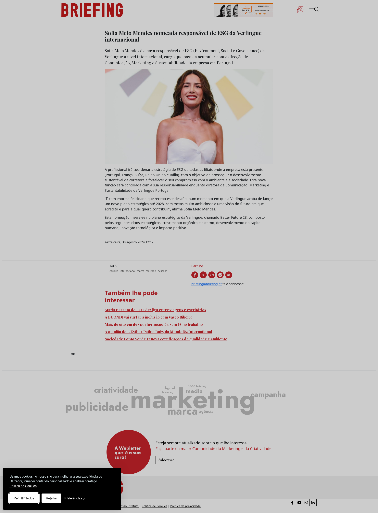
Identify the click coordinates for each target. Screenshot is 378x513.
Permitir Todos (24, 498)
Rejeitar (51, 498)
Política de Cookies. (23, 485)
